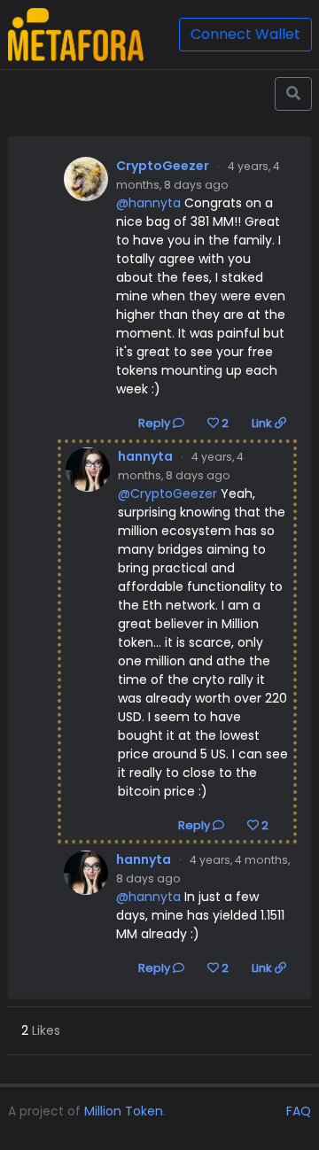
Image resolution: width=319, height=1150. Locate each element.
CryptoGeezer (162, 166)
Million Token (123, 1111)
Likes (40, 1030)
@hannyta (148, 203)
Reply (155, 423)
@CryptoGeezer (167, 493)
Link (263, 423)
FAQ (298, 1111)
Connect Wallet (245, 34)
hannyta (145, 456)
